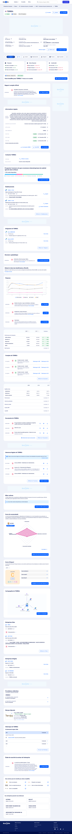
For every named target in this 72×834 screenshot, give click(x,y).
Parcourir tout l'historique (43, 749)
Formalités (23, 1)
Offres (29, 1)
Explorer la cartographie (42, 613)
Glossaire (35, 826)
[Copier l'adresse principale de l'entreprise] (56, 39)
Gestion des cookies (50, 832)
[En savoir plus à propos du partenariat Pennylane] (48, 785)
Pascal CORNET (13, 642)
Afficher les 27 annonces (33, 480)
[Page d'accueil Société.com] (6, 2)
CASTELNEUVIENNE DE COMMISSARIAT (27, 642)
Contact (26, 56)
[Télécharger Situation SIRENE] (47, 137)
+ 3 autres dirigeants (55, 42)
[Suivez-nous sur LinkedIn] (55, 829)
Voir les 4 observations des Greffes (11, 143)
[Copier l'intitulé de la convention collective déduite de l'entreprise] (47, 124)
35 (19, 719)
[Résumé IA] (40, 423)
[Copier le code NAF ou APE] (41, 42)
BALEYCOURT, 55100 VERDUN (49, 39)
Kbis (19, 56)
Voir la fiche (46, 233)
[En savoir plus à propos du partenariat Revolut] (25, 785)
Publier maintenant (44, 480)
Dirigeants (45, 56)
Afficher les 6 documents (43, 378)
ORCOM (17, 642)
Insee (44, 46)
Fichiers (16, 826)
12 (18, 719)
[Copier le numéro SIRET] (14, 42)
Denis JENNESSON (47, 42)
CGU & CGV (44, 832)
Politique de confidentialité (59, 832)
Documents (61, 56)
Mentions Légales (66, 832)
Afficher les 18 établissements (42, 214)
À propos (40, 832)
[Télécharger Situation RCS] (47, 134)
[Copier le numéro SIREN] (11, 39)
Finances (53, 56)
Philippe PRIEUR (26, 643)
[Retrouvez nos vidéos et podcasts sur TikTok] (63, 829)
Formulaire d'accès (8, 271)
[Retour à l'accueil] (6, 823)
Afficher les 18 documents (43, 437)
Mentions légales (42, 49)
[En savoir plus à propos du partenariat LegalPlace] (25, 782)
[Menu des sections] (5, 57)
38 (22, 719)
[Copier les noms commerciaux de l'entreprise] (47, 131)
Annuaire (16, 828)
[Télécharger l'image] (11, 713)
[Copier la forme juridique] (31, 46)
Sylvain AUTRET (11, 737)
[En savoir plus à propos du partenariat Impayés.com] (48, 782)
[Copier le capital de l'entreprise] (47, 127)
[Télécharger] (47, 423)
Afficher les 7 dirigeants (43, 247)
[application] (27, 287)
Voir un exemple (20, 95)
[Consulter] (43, 423)
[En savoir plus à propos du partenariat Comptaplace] (25, 788)
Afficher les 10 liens (44, 651)
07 (17, 719)
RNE (47, 46)
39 (23, 719)
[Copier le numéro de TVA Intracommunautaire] (13, 46)
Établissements (35, 56)
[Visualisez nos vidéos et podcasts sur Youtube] (60, 829)
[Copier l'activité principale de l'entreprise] (48, 117)
